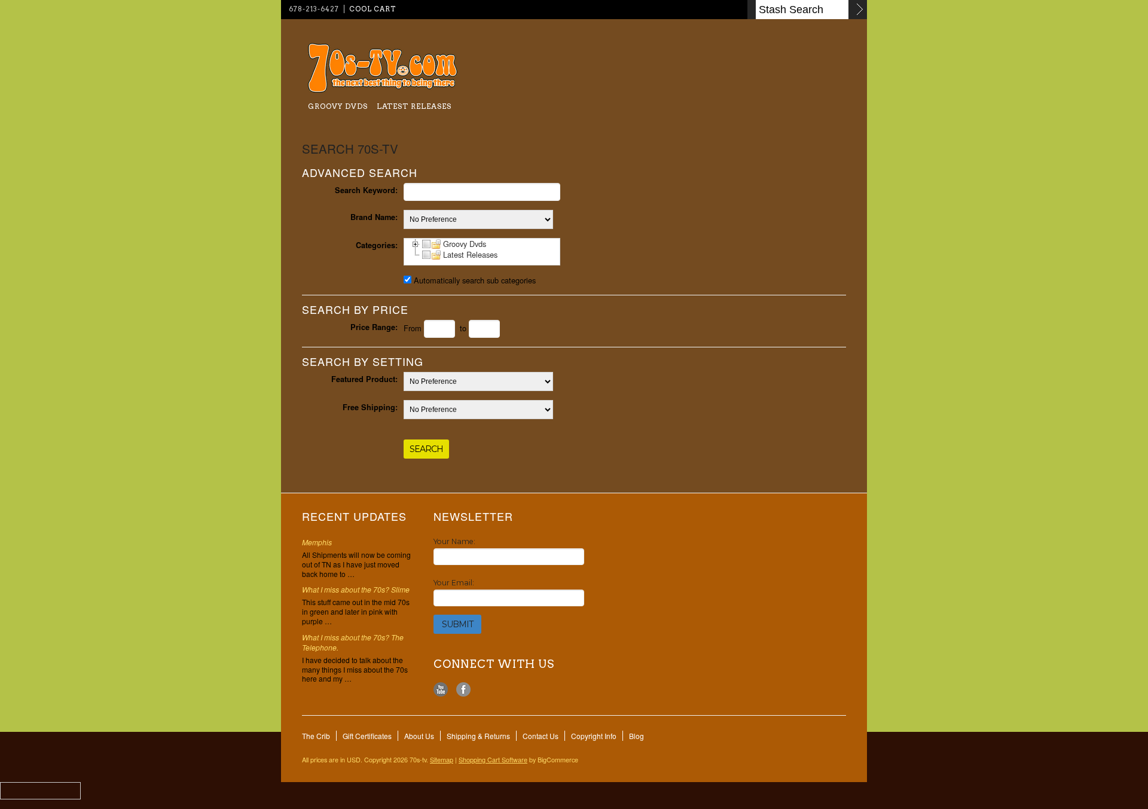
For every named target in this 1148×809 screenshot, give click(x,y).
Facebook (463, 689)
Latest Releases (414, 106)
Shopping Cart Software (493, 759)
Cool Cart (372, 9)
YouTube (440, 689)
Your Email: (453, 582)
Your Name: (454, 541)
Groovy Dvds (338, 106)
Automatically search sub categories (475, 280)
